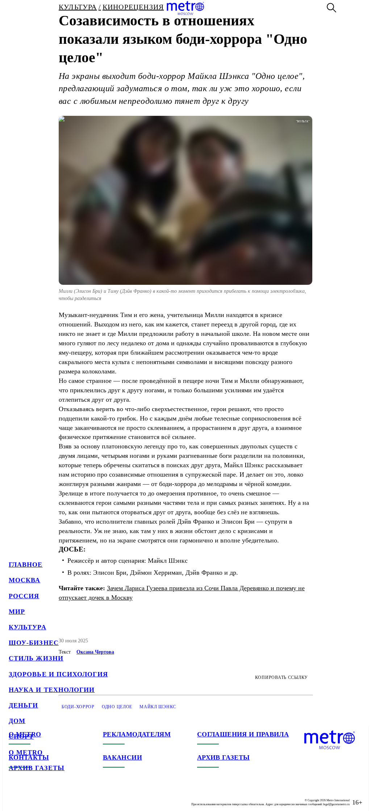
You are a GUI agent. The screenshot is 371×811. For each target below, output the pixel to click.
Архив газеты (36, 768)
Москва (24, 580)
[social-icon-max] (58, 796)
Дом (17, 721)
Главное (26, 564)
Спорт (21, 736)
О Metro (26, 752)
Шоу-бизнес (34, 642)
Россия (24, 596)
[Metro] (185, 8)
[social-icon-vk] (14, 796)
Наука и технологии (52, 689)
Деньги (23, 705)
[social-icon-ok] (43, 796)
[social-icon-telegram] (29, 796)
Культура (27, 627)
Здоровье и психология (58, 674)
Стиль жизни (36, 658)
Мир (17, 611)
